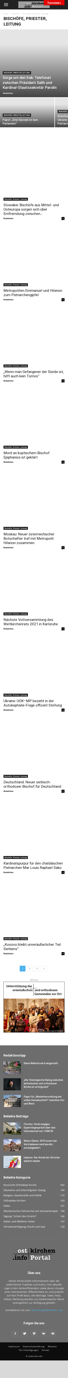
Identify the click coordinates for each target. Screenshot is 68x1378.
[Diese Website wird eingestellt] (12, 1068)
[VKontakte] (43, 1333)
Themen (16, 13)
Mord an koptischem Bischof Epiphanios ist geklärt (26, 455)
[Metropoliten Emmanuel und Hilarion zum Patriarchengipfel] (34, 255)
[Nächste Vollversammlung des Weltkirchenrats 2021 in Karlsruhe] (34, 585)
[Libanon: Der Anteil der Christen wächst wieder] (12, 1162)
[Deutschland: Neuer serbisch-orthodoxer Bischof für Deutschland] (34, 747)
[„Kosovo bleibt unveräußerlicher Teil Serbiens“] (34, 909)
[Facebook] (15, 1333)
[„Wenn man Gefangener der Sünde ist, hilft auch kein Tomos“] (34, 337)
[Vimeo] (34, 1333)
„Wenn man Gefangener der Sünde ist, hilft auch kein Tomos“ (33, 374)
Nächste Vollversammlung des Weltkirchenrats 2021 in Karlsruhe (30, 622)
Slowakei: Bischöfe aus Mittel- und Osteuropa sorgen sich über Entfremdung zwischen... (31, 209)
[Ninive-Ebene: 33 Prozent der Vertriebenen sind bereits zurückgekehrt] (12, 1145)
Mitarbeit (52, 1346)
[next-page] (44, 968)
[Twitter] (24, 1333)
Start (5, 13)
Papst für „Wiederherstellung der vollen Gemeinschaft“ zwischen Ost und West (44, 1100)
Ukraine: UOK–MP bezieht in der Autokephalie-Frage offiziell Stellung (32, 703)
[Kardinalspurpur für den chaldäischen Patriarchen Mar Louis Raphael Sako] (34, 828)
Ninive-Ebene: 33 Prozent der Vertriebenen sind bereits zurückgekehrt (40, 1144)
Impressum (14, 1346)
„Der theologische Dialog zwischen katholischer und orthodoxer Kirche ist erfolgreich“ (43, 1083)
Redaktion (8, 93)
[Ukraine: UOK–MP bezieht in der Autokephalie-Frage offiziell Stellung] (34, 666)
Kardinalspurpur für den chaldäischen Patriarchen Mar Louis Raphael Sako (33, 865)
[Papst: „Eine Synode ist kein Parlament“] (27, 125)
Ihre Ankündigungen (29, 1350)
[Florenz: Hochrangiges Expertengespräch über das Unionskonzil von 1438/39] (12, 1128)
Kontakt (45, 1350)
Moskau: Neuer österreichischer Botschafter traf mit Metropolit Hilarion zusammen (28, 538)
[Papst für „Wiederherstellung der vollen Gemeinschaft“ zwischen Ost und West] (12, 1101)
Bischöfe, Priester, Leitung (17, 73)
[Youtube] (52, 1333)
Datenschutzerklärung (33, 1346)
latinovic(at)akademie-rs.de (47, 1310)
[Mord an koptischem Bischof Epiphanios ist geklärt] (34, 418)
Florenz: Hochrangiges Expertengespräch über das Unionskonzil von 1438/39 (39, 1127)
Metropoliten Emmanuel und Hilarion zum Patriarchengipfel (32, 292)
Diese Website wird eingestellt (41, 1063)
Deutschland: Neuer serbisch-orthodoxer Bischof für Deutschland (32, 784)
